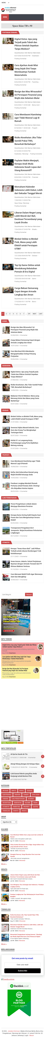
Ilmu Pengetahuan (9, 498)
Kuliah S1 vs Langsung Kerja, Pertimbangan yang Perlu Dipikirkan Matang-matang (24, 442)
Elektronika (7, 794)
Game (34, 278)
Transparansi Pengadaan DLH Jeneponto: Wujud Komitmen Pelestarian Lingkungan (26, 530)
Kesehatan (35, 56)
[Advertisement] (22, 704)
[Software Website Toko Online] (12, 743)
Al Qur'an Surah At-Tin (19, 754)
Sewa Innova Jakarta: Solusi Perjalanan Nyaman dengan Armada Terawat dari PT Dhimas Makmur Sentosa (26, 563)
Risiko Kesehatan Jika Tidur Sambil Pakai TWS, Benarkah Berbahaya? (28, 140)
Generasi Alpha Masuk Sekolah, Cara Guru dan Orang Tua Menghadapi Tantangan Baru (25, 430)
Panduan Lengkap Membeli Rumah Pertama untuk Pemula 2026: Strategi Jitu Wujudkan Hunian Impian (25, 485)
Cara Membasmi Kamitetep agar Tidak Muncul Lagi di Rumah (28, 117)
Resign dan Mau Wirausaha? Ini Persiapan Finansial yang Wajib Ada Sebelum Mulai (28, 94)
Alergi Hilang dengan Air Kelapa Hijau (25, 764)
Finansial (35, 177)
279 (29, 314)
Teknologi (25, 154)
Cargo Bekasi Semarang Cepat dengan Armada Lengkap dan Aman (26, 291)
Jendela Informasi (14, 1031)
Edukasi (34, 255)
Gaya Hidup (18, 203)
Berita (14, 790)
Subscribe (22, 971)
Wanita (15, 811)
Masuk (31, 1035)
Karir (38, 105)
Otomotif (6, 542)
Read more (12, 653)
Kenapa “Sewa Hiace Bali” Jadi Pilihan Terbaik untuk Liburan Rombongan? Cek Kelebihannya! (26, 551)
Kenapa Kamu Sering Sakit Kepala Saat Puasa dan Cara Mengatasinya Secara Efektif (26, 517)
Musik (35, 803)
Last (40, 314)
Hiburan (5, 799)
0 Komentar (22, 841)
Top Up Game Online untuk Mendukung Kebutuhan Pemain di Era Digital (27, 268)
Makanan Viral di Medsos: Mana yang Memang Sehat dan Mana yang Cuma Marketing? (25, 398)
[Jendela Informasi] (8, 9)
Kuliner (27, 803)
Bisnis (34, 105)
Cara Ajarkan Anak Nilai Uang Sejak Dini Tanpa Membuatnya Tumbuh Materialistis (16, 658)
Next (34, 314)
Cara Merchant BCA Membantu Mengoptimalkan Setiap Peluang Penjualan (23, 353)
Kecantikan (7, 803)
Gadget (26, 794)
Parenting (35, 82)
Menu (5, 17)
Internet (31, 799)
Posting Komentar (20, 59)
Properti (34, 128)
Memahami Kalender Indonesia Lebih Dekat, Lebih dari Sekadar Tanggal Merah (28, 190)
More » (4, 864)
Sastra (35, 807)
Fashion (17, 794)
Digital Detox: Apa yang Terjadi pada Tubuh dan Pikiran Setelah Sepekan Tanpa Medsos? (24, 374)
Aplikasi (5, 790)
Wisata (34, 229)
